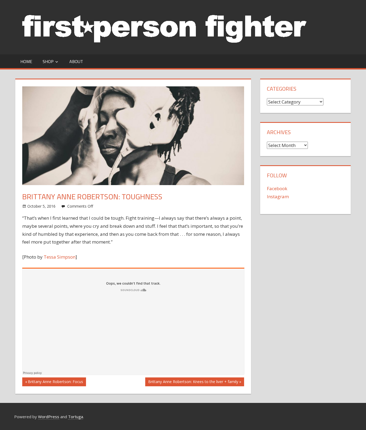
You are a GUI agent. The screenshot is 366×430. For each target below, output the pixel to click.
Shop (48, 61)
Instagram (278, 196)
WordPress (48, 416)
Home (26, 61)
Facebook (277, 188)
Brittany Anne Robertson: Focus (55, 382)
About (76, 61)
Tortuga (75, 416)
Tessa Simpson (60, 257)
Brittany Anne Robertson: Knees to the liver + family (193, 382)
